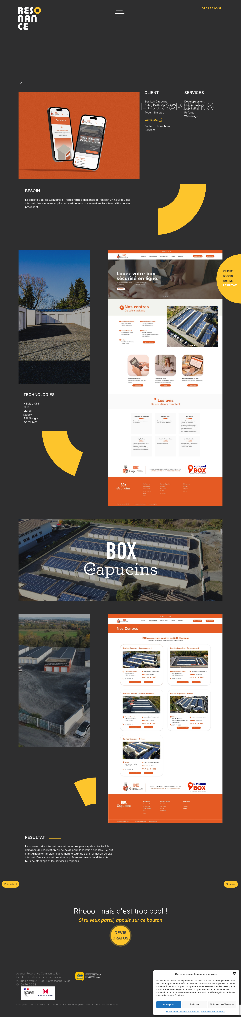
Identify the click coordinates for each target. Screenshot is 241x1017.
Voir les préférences (222, 1004)
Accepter (168, 1004)
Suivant (230, 884)
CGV (18, 1004)
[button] (234, 974)
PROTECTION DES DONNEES (62, 1004)
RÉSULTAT (230, 285)
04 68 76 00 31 (26, 984)
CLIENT (228, 271)
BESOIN (228, 276)
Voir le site (151, 120)
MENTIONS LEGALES (34, 1004)
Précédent (10, 884)
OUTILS (228, 280)
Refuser (194, 1004)
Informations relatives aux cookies (183, 1011)
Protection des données (213, 1011)
